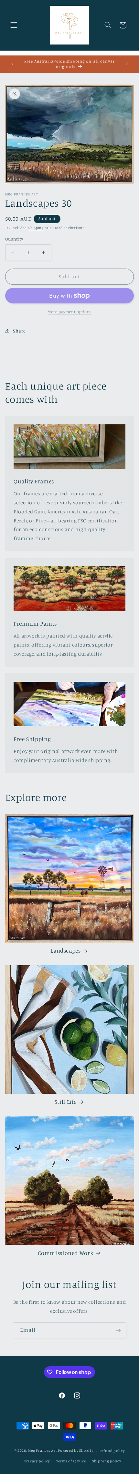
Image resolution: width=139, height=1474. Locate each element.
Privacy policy (37, 1461)
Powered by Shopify (75, 1451)
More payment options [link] (69, 311)
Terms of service (71, 1461)
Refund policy (112, 1451)
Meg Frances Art (42, 1451)
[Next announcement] (127, 64)
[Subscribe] (118, 1330)
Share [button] (19, 330)
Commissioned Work (66, 1253)
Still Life (66, 1101)
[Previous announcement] (12, 64)
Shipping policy (106, 1461)
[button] (13, 25)
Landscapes (65, 950)
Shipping (36, 228)
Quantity (14, 239)
